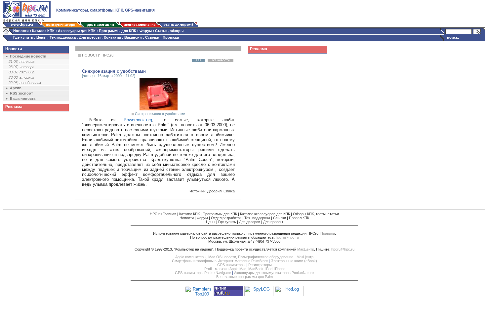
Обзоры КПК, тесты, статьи (316, 214)
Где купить (23, 37)
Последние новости (28, 56)
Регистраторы (260, 265)
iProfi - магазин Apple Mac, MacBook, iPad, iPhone (244, 269)
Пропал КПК (299, 218)
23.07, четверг (21, 67)
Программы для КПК (117, 31)
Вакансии (133, 37)
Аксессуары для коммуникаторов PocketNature (274, 273)
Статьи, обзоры (169, 31)
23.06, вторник (21, 77)
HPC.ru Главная (163, 214)
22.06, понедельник (25, 83)
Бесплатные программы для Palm (244, 277)
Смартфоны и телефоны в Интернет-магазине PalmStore (220, 261)
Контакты (112, 37)
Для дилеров (249, 222)
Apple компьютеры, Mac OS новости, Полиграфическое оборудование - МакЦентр (244, 257)
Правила (327, 233)
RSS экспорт (21, 93)
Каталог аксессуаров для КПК (265, 214)
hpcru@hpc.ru (287, 237)
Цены (41, 37)
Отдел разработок (226, 218)
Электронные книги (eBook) (294, 261)
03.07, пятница (21, 72)
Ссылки (152, 37)
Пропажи (171, 37)
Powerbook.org (138, 119)
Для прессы (90, 37)
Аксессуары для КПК (77, 31)
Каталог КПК (43, 31)
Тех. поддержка (257, 218)
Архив (15, 88)
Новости (21, 31)
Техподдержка (63, 37)
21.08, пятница (21, 61)
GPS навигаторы (231, 265)
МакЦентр (305, 249)
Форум (146, 31)
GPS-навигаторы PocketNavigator (203, 273)
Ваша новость (23, 98)
